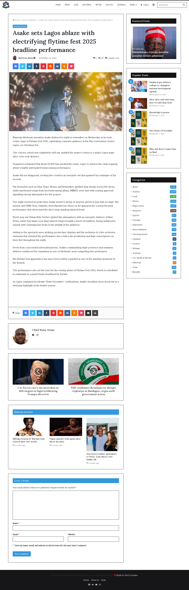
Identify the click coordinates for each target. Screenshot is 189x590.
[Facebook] (34, 335)
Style (135, 267)
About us (95, 580)
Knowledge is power (159, 112)
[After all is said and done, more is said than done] (139, 103)
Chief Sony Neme (25, 58)
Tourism (137, 253)
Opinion (136, 239)
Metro (99, 5)
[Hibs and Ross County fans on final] (139, 156)
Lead (76, 5)
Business (122, 5)
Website (71, 534)
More (132, 5)
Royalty (136, 272)
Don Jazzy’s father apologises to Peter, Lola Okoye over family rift (102, 457)
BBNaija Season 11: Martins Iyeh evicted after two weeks (29, 440)
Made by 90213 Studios (127, 575)
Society (136, 243)
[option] (153, 43)
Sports (136, 215)
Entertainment (29, 20)
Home (58, 5)
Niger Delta (138, 206)
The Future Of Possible (160, 130)
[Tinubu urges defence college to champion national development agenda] (139, 86)
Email (16, 534)
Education (137, 225)
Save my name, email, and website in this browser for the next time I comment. (51, 545)
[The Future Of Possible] (139, 137)
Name (16, 523)
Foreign (136, 220)
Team (103, 580)
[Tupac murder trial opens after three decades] (66, 427)
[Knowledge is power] (139, 119)
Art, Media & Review (142, 258)
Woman (136, 248)
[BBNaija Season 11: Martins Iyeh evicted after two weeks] (29, 427)
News (67, 5)
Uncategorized (140, 234)
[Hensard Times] (6, 5)
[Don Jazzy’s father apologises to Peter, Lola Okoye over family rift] (103, 434)
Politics (109, 5)
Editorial (87, 5)
